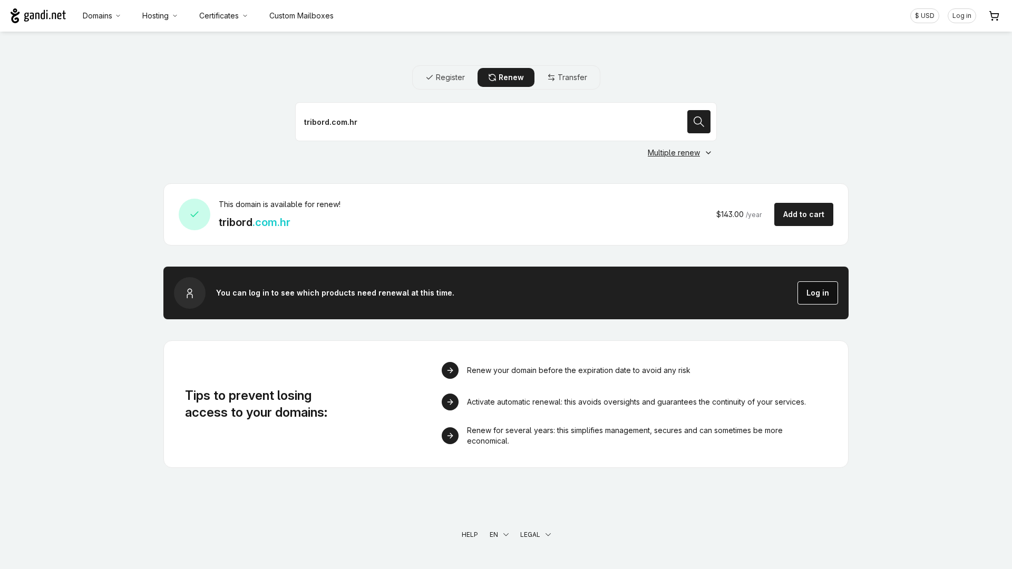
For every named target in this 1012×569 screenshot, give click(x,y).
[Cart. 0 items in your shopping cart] (994, 15)
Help (470, 534)
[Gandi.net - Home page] (38, 15)
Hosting (155, 15)
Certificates (219, 15)
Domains (97, 15)
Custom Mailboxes (301, 15)
